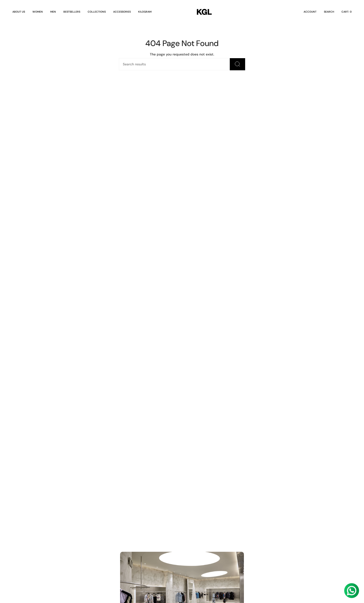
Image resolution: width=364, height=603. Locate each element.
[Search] (237, 64)
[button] (38, 12)
